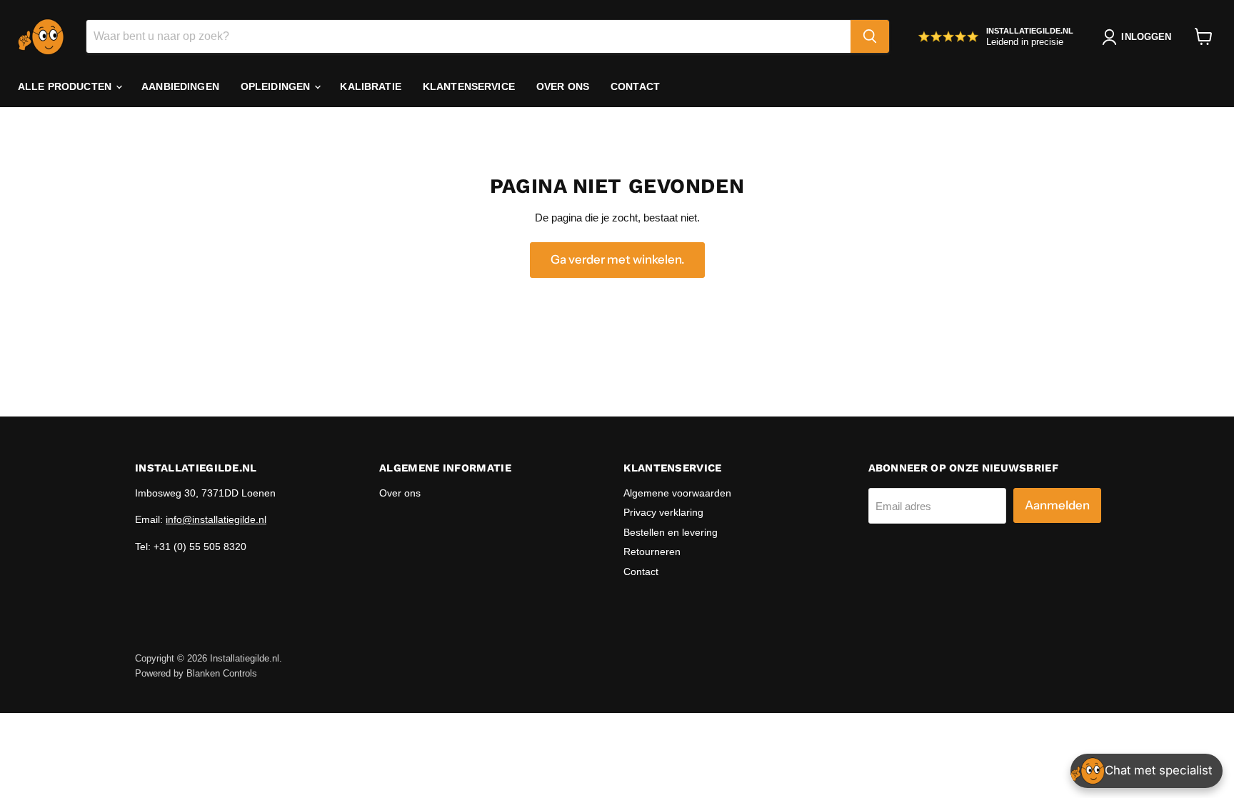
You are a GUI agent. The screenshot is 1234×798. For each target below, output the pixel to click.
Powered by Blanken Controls (196, 673)
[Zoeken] (870, 36)
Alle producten (66, 86)
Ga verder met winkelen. (617, 259)
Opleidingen (277, 86)
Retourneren (652, 551)
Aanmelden (1057, 505)
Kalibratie (370, 86)
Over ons (562, 86)
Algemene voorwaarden (677, 493)
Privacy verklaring (663, 512)
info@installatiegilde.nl (216, 519)
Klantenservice (469, 86)
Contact (635, 86)
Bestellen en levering (670, 532)
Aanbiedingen (180, 86)
